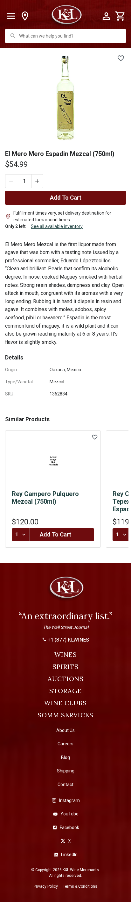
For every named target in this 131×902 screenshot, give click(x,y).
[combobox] (66, 36)
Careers (65, 743)
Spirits (65, 667)
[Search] (13, 36)
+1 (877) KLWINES (68, 640)
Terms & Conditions (80, 886)
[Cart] (120, 16)
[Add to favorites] (121, 58)
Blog (65, 757)
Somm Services (65, 715)
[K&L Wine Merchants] (65, 590)
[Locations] (25, 16)
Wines (65, 654)
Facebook (69, 827)
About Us (65, 730)
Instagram (69, 800)
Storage (65, 691)
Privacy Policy (46, 886)
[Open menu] (11, 16)
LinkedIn (69, 854)
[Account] (106, 16)
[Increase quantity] (37, 181)
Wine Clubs (65, 703)
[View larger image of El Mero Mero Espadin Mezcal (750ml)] (65, 97)
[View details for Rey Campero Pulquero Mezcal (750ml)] (53, 461)
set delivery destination (81, 213)
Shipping (65, 770)
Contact (65, 784)
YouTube (69, 813)
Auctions (66, 679)
